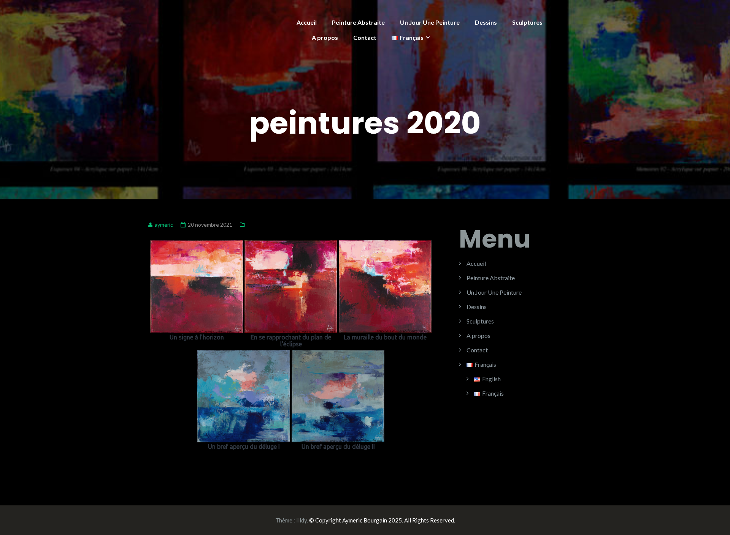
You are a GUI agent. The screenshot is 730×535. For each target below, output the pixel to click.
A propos (325, 37)
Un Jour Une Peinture (430, 22)
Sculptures (527, 22)
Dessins (486, 22)
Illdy (301, 520)
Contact (364, 37)
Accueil (307, 22)
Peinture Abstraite (358, 22)
